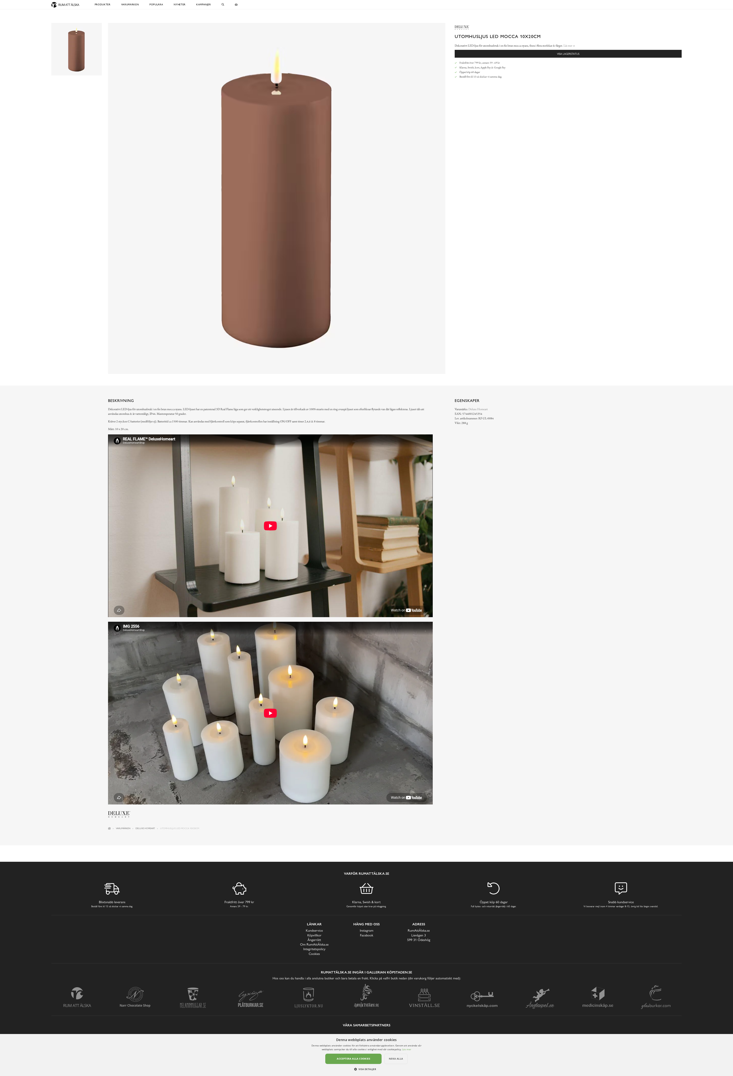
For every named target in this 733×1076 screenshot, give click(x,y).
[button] (366, 1069)
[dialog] (366, 1055)
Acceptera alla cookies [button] (353, 1058)
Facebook (366, 935)
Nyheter (180, 4)
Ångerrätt (314, 940)
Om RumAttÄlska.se (314, 944)
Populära (156, 4)
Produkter (103, 4)
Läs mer (406, 1049)
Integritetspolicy (314, 949)
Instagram (366, 930)
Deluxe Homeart (478, 409)
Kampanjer (203, 4)
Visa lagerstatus (568, 53)
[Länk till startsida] (109, 828)
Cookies (314, 954)
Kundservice (314, 930)
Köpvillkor (314, 935)
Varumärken (130, 4)
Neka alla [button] (396, 1058)
